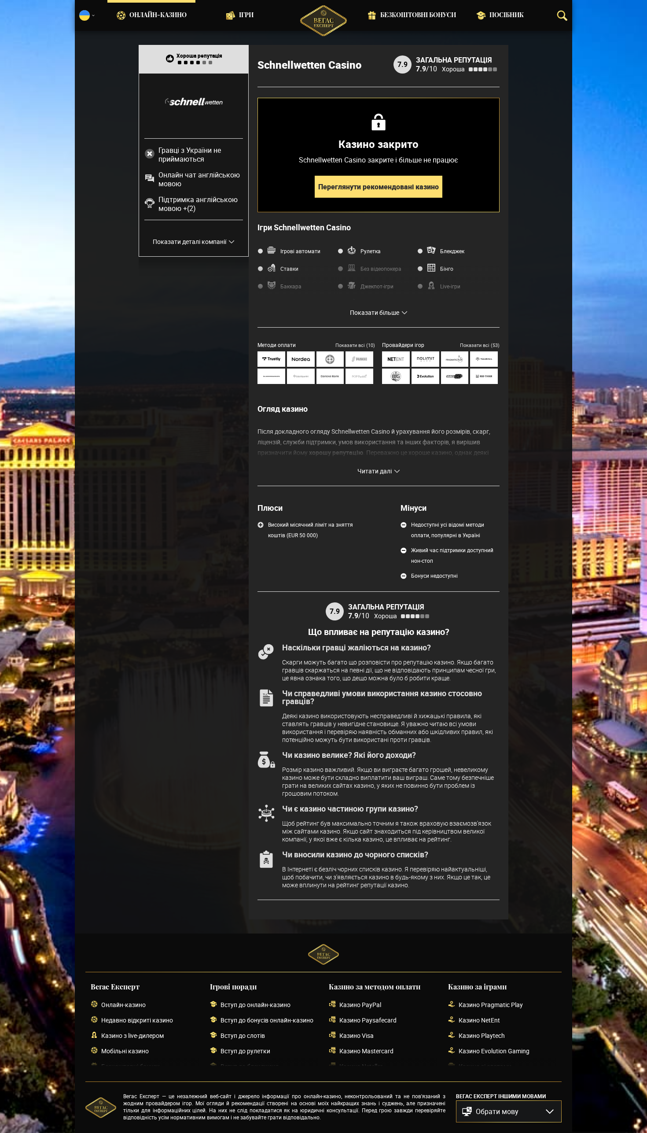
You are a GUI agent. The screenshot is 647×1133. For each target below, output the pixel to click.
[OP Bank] (330, 359)
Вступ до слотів (243, 1035)
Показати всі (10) (355, 345)
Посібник (506, 15)
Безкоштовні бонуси (418, 15)
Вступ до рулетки (245, 1051)
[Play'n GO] (455, 376)
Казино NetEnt (479, 1020)
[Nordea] (301, 359)
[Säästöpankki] (301, 376)
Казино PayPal (360, 1004)
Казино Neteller (360, 1066)
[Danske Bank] (330, 376)
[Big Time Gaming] (396, 376)
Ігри (246, 15)
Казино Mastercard (366, 1051)
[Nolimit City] (425, 359)
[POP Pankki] (359, 376)
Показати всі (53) (480, 345)
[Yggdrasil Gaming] (484, 359)
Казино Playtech (482, 1035)
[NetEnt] (396, 359)
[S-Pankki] (359, 359)
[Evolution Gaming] (425, 376)
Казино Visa (356, 1035)
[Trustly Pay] (271, 359)
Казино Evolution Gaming (494, 1051)
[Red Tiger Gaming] (484, 376)
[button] (509, 1111)
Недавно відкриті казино (137, 1020)
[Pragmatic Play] (455, 359)
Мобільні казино (125, 1051)
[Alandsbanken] (271, 376)
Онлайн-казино (158, 15)
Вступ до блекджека (250, 1066)
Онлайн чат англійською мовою (199, 179)
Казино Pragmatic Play (491, 1004)
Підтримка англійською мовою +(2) (198, 204)
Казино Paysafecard (368, 1020)
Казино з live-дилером (132, 1035)
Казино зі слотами (485, 1066)
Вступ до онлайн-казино (255, 1004)
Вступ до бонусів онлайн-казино (267, 1020)
